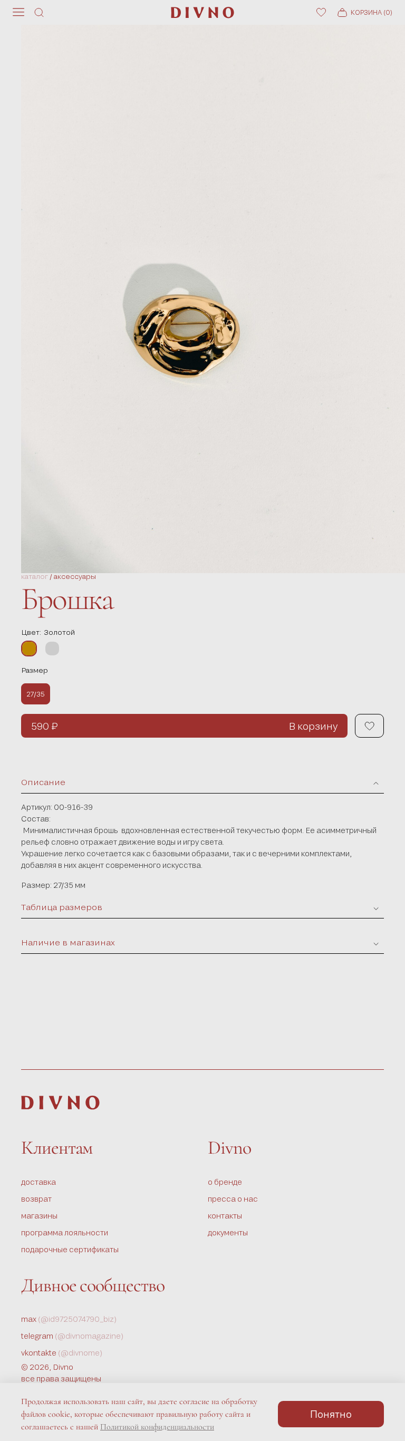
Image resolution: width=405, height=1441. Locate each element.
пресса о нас (233, 1198)
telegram (72, 1335)
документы (228, 1232)
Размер (34, 670)
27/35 (35, 694)
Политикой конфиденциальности (157, 1426)
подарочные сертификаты (70, 1249)
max (69, 1318)
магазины (39, 1215)
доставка (38, 1181)
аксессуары (75, 576)
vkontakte (62, 1352)
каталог (34, 576)
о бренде (225, 1181)
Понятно (331, 1413)
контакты (225, 1215)
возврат (36, 1198)
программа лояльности (64, 1232)
